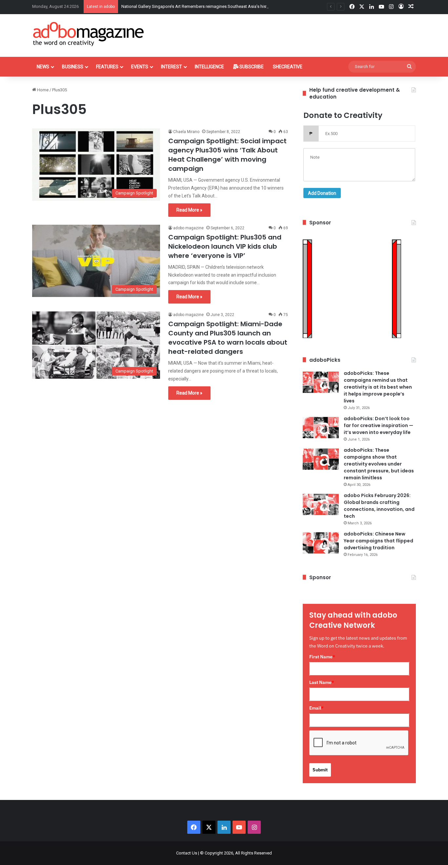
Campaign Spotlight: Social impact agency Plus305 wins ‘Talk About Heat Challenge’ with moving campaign (227, 154)
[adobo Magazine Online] (88, 34)
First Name (322, 657)
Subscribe (251, 66)
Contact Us (186, 853)
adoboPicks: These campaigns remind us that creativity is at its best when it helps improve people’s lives (378, 387)
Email (316, 708)
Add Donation (322, 193)
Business (72, 66)
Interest (171, 66)
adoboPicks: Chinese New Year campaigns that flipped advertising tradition (378, 541)
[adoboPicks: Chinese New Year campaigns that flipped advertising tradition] (321, 543)
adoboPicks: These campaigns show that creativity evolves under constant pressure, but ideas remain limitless (379, 464)
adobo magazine (188, 228)
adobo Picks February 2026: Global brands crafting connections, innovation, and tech (379, 505)
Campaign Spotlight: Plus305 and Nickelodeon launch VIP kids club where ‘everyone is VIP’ (224, 246)
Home (42, 89)
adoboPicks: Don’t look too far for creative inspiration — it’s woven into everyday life (378, 425)
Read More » (189, 210)
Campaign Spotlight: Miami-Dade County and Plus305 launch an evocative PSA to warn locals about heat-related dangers (227, 337)
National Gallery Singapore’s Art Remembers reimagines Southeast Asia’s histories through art (209, 6)
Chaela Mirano (186, 131)
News (43, 66)
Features (107, 66)
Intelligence (209, 66)
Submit (320, 770)
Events (139, 66)
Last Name (321, 682)
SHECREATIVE (287, 66)
